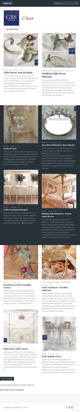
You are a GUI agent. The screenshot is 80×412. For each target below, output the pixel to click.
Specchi (45, 142)
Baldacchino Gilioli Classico (16, 348)
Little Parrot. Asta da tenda (18, 72)
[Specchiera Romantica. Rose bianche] (59, 122)
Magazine (66, 282)
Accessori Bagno (50, 282)
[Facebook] (72, 407)
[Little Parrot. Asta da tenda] (21, 50)
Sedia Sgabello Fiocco (51, 356)
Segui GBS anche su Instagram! (12, 390)
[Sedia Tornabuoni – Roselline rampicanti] (59, 262)
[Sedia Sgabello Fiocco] (59, 334)
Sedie (6, 146)
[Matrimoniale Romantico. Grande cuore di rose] (59, 191)
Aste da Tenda (11, 70)
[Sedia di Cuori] (21, 124)
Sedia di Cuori (10, 148)
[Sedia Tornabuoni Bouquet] (21, 187)
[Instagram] (69, 407)
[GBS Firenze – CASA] (20, 18)
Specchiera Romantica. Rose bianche (58, 145)
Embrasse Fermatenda (53, 71)
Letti (44, 211)
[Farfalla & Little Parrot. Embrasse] (59, 50)
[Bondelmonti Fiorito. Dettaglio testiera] (21, 262)
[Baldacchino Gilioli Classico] (21, 326)
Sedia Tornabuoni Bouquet (16, 209)
